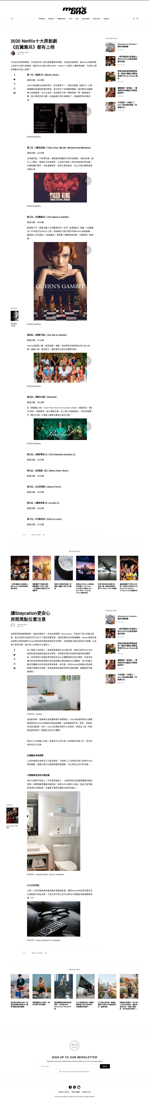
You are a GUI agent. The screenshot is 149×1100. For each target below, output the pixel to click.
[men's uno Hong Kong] (74, 10)
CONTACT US (86, 1092)
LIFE (44, 534)
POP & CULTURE (36, 534)
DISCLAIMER (76, 1092)
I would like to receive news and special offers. (75, 1071)
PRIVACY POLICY (64, 1092)
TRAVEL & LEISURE (36, 953)
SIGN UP (105, 1066)
